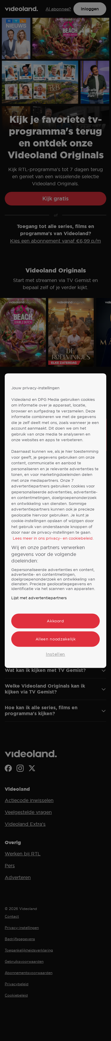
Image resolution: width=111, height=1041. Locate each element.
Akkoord (55, 620)
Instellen (55, 654)
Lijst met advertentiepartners (39, 597)
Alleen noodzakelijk (55, 639)
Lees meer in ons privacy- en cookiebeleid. (53, 538)
